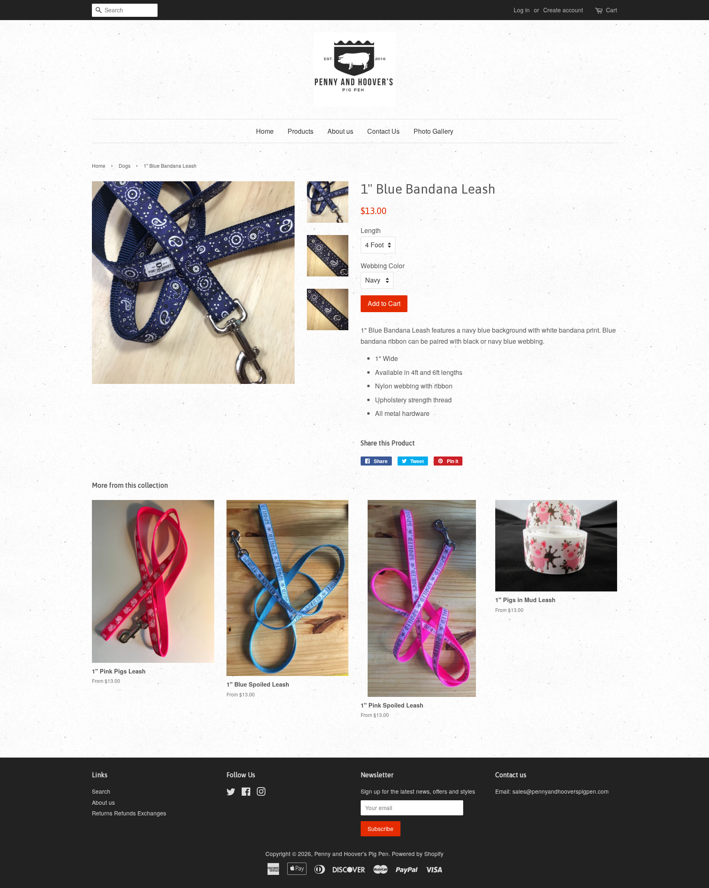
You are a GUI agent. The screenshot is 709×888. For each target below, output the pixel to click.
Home (265, 131)
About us (340, 131)
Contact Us (383, 131)
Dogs (124, 165)
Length (371, 230)
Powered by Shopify (418, 853)
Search (101, 791)
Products (300, 131)
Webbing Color (383, 265)
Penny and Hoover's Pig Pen (351, 853)
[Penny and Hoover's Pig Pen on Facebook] (246, 793)
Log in (522, 10)
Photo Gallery (433, 131)
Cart (611, 10)
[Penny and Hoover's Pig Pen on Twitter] (231, 793)
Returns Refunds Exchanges (129, 813)
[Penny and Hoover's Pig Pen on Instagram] (260, 793)
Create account (563, 10)
